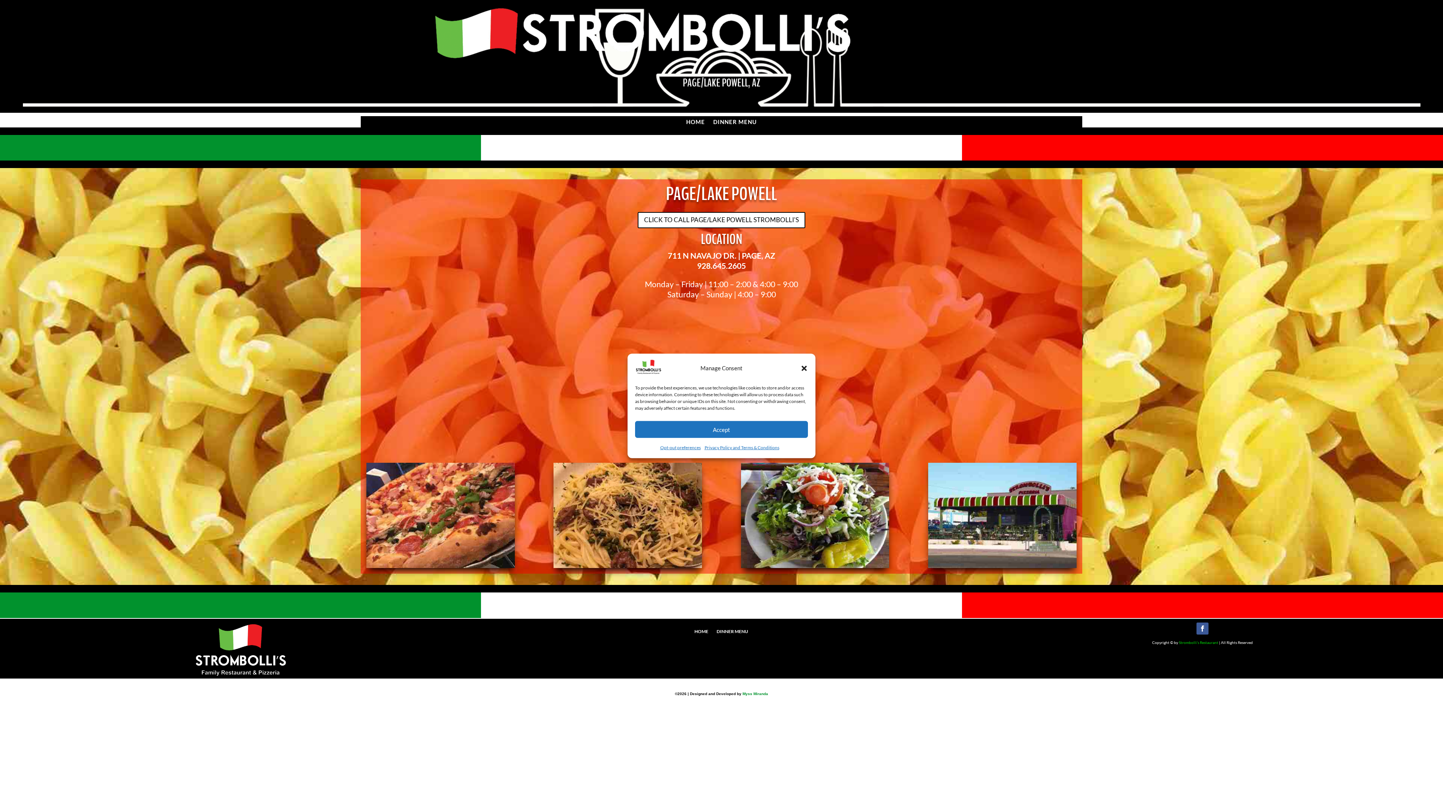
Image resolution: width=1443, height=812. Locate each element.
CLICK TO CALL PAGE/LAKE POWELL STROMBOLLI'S (721, 220)
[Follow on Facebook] (1202, 629)
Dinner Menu (735, 122)
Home (695, 122)
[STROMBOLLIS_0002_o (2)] (815, 565)
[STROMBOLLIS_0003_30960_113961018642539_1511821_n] (1002, 565)
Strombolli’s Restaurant (1198, 642)
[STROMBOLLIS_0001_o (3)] (440, 565)
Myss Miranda (755, 694)
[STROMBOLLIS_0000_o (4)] (628, 565)
